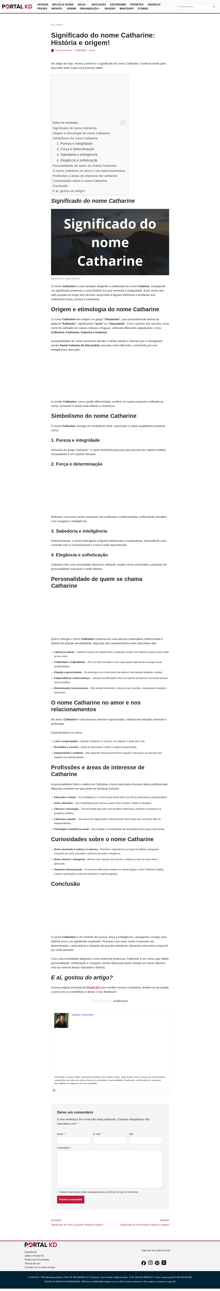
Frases (42, 8)
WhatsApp (126, 8)
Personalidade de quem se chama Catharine (85, 165)
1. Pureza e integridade (74, 143)
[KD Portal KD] (17, 6)
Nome (61, 1134)
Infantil (56, 8)
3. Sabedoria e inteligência (77, 155)
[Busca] (214, 7)
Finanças (154, 4)
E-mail (97, 1134)
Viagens (109, 8)
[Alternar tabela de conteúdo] (121, 123)
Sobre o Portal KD (34, 1255)
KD (52, 24)
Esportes (137, 4)
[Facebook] (143, 1264)
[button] (86, 4)
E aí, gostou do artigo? (69, 191)
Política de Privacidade (37, 1259)
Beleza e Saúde (63, 4)
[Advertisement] (89, 98)
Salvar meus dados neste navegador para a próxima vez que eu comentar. (99, 1192)
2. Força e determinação (75, 149)
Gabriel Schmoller (63, 50)
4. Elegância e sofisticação (77, 160)
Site (131, 1134)
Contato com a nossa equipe (40, 1267)
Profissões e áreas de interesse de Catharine (85, 175)
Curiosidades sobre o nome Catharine (80, 180)
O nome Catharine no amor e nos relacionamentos (89, 170)
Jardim (71, 8)
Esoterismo (118, 4)
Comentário (64, 1148)
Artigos (42, 4)
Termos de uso (32, 1263)
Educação (99, 4)
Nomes (59, 24)
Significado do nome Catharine (75, 128)
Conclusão (60, 186)
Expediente (31, 1252)
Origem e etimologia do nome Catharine (81, 133)
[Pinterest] (157, 1264)
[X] (164, 1264)
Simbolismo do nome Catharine (75, 138)
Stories (143, 8)
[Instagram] (54, 1090)
